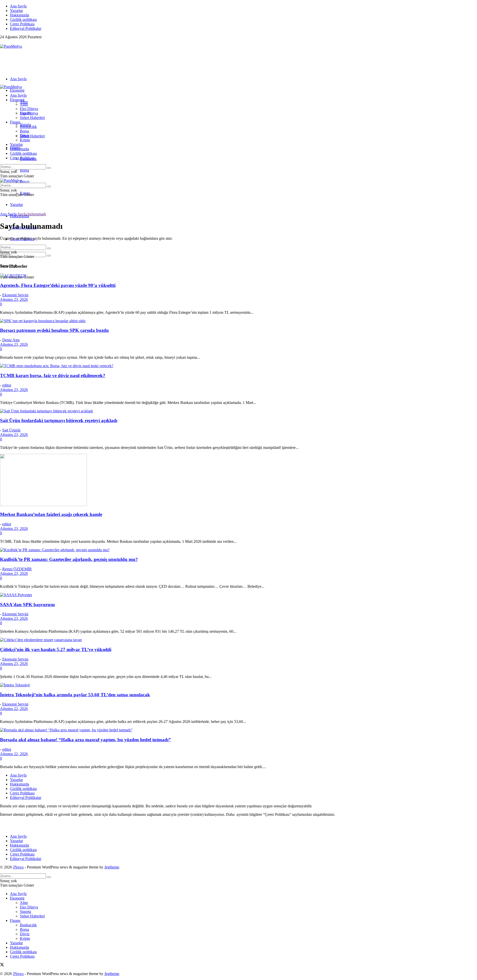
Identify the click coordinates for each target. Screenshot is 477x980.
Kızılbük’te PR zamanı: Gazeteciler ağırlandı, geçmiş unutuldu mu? (69, 559)
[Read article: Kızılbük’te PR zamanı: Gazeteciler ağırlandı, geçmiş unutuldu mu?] (238, 550)
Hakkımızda (19, 15)
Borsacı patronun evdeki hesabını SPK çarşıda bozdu (54, 330)
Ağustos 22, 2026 (14, 708)
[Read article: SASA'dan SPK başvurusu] (238, 595)
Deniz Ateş (11, 340)
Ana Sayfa (18, 6)
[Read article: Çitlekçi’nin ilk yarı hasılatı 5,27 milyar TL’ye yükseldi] (238, 640)
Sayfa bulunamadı (32, 214)
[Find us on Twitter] (2, 42)
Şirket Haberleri (32, 136)
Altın (24, 104)
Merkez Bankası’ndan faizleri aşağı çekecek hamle (51, 514)
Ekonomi (17, 90)
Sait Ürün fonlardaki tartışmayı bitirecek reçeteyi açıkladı (58, 420)
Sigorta (25, 113)
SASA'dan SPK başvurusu (27, 604)
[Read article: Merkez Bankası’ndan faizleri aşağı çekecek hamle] (238, 480)
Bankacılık (28, 126)
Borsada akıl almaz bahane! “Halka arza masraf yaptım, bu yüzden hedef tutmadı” (85, 739)
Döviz (25, 182)
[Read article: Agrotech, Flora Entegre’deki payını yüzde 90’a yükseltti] (238, 276)
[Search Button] (49, 255)
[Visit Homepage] (11, 46)
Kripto (25, 140)
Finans (15, 122)
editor (6, 385)
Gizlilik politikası (23, 19)
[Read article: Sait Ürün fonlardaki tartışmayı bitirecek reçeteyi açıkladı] (238, 411)
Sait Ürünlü (11, 430)
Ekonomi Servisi (15, 295)
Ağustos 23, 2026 (14, 299)
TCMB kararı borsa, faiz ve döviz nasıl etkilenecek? (52, 375)
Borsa (24, 170)
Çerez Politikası (22, 24)
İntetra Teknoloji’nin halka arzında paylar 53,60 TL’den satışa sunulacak (75, 694)
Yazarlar (16, 10)
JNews (18, 867)
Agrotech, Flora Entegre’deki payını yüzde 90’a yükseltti (58, 285)
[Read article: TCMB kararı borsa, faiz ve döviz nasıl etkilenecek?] (238, 366)
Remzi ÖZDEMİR (17, 569)
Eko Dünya (29, 109)
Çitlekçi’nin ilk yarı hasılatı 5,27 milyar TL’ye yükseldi (55, 649)
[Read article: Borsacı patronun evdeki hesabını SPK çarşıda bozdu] (238, 321)
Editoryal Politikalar (25, 28)
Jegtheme (111, 867)
